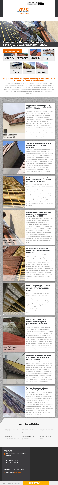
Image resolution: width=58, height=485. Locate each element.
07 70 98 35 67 (19, 3)
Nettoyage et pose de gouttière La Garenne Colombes (28, 438)
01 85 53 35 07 (9, 3)
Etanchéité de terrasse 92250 (46, 437)
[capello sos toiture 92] (24, 10)
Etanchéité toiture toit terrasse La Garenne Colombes (27, 431)
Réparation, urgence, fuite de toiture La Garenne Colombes (46, 431)
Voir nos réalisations (12, 51)
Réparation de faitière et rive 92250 (11, 430)
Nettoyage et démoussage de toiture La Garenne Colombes (12, 438)
